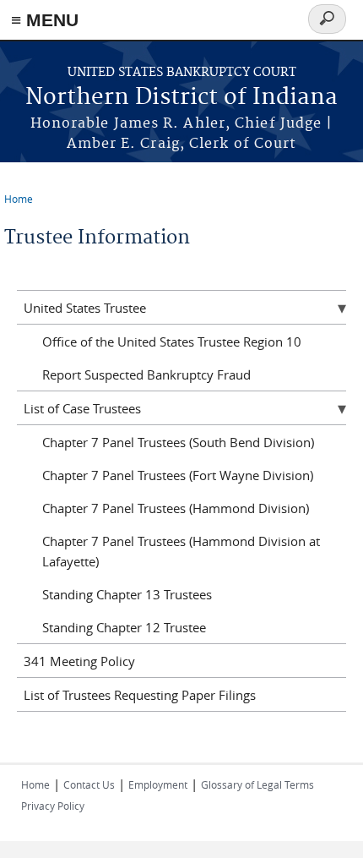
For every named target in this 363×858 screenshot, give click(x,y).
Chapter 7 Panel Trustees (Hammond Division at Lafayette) (181, 551)
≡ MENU (45, 20)
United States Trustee (85, 307)
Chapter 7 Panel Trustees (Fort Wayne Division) (177, 475)
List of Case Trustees (82, 408)
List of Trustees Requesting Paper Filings (140, 694)
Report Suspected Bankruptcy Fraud (146, 374)
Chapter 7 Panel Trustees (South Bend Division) (178, 442)
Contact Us (89, 784)
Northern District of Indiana (181, 98)
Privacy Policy (52, 805)
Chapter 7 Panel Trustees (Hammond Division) (175, 508)
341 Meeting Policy (79, 661)
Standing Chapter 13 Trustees (127, 594)
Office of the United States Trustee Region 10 (171, 341)
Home (18, 198)
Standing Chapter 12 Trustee (124, 627)
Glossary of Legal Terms (257, 784)
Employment (157, 784)
